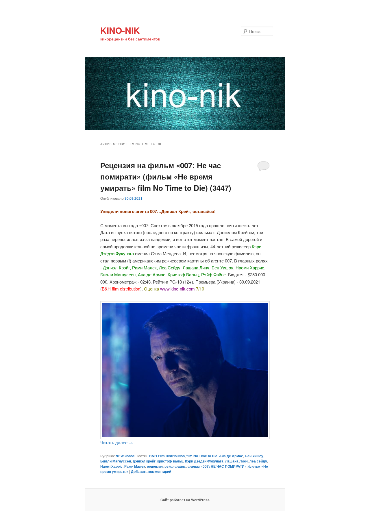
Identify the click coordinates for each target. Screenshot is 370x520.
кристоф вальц (170, 461)
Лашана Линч (236, 461)
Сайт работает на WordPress (185, 499)
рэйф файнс (175, 466)
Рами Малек (134, 466)
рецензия (155, 466)
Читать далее (116, 442)
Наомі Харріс (111, 466)
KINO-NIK (120, 30)
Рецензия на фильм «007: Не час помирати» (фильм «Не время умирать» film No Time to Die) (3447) (165, 176)
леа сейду (258, 461)
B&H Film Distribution (167, 455)
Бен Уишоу (254, 455)
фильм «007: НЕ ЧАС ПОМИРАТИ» (217, 466)
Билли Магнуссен (115, 461)
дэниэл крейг (144, 461)
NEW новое (125, 455)
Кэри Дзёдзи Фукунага (204, 461)
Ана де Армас (231, 455)
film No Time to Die (201, 455)
